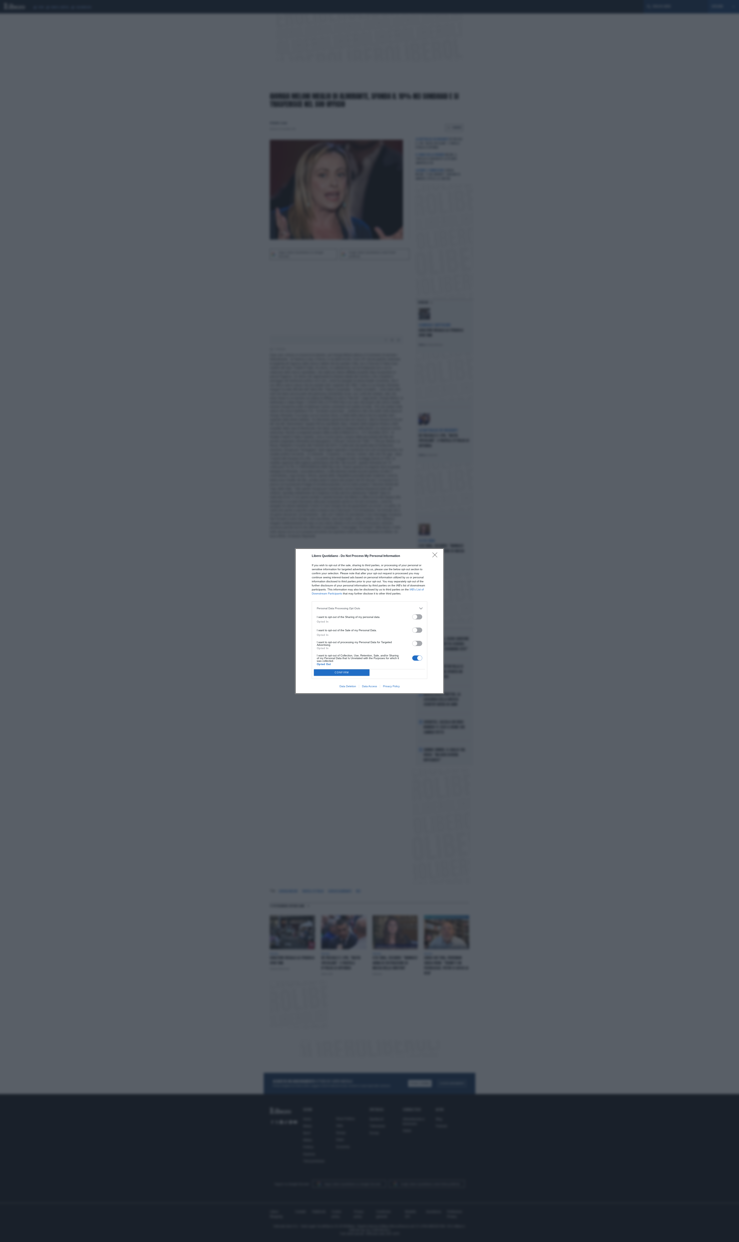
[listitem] (369, 608)
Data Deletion (347, 686)
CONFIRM (342, 672)
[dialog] (369, 621)
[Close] (436, 556)
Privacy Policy (391, 686)
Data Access (369, 686)
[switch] (417, 616)
